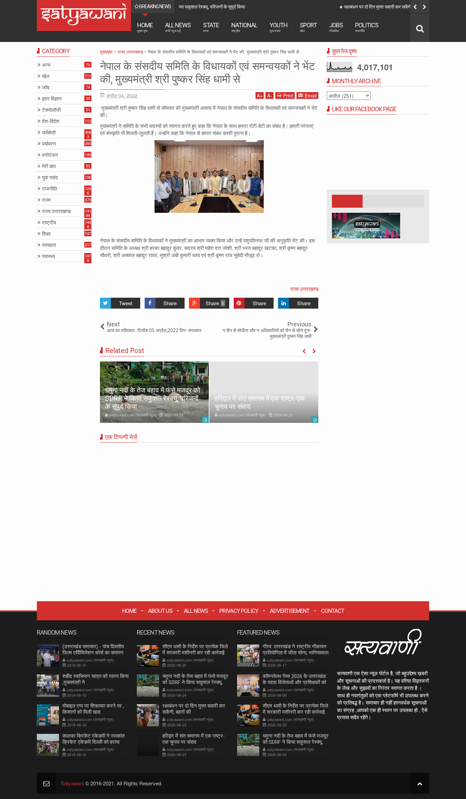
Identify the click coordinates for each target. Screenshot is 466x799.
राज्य (46, 200)
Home (145, 27)
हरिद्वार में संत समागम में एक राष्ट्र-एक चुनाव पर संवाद (193, 739)
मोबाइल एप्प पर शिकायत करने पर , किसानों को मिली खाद (93, 709)
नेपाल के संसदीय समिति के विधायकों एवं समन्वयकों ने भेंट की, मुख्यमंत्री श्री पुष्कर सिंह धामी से (207, 73)
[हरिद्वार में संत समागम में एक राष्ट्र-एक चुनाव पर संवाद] (263, 392)
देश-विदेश (50, 121)
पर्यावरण (49, 143)
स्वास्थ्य (48, 256)
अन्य (46, 65)
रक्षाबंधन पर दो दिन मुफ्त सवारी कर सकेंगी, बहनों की (228, 7)
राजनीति (49, 189)
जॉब (45, 87)
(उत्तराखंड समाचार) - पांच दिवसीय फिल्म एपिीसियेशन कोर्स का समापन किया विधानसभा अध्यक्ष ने (93, 652)
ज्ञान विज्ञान (52, 98)
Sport (308, 27)
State (211, 27)
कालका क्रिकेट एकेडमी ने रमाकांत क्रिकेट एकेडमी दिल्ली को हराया (93, 739)
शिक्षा (46, 234)
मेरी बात (49, 166)
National (244, 27)
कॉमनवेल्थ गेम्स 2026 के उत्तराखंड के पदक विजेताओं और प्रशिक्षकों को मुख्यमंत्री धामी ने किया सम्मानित (294, 682)
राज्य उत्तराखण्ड (304, 288)
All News (178, 27)
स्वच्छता (49, 245)
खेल (45, 76)
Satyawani (72, 783)
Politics (366, 27)
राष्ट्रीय (49, 222)
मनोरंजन (50, 155)
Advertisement (289, 610)
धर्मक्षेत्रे (49, 132)
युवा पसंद (50, 177)
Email (311, 95)
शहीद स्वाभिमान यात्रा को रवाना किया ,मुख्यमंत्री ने (95, 679)
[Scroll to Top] (419, 783)
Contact (332, 610)
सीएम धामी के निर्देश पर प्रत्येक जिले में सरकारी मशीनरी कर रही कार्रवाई (195, 649)
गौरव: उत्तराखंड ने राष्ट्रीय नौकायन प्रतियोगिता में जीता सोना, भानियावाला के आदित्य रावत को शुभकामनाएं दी (296, 652)
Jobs (336, 27)
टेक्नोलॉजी (51, 110)
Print (288, 95)
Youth (279, 27)
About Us (160, 610)
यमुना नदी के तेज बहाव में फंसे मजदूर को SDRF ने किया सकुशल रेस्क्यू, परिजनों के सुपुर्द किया (152, 398)
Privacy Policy (238, 610)
